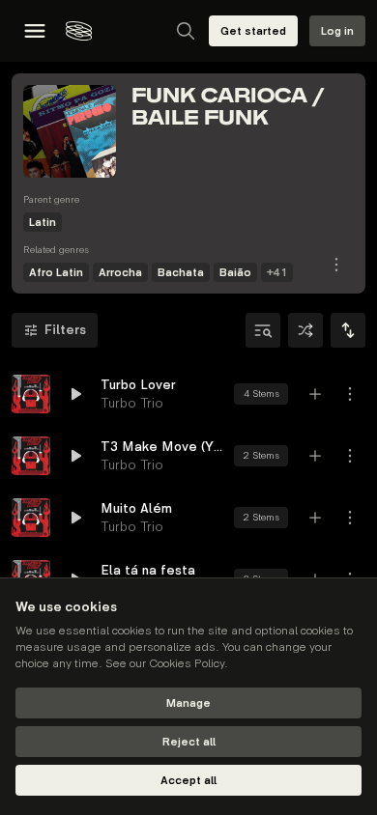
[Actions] (336, 264)
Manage (188, 703)
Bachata (181, 273)
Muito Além (136, 508)
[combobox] (348, 330)
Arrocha (120, 273)
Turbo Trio (132, 403)
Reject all (189, 742)
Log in (337, 31)
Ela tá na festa (148, 570)
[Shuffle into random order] (305, 330)
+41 (277, 273)
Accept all (188, 780)
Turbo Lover (138, 385)
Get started (253, 31)
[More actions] (349, 394)
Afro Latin (56, 273)
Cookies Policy (186, 664)
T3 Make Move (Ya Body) (161, 446)
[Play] (31, 394)
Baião (235, 273)
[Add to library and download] (315, 394)
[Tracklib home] (79, 31)
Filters (65, 330)
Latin (42, 222)
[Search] (185, 31)
